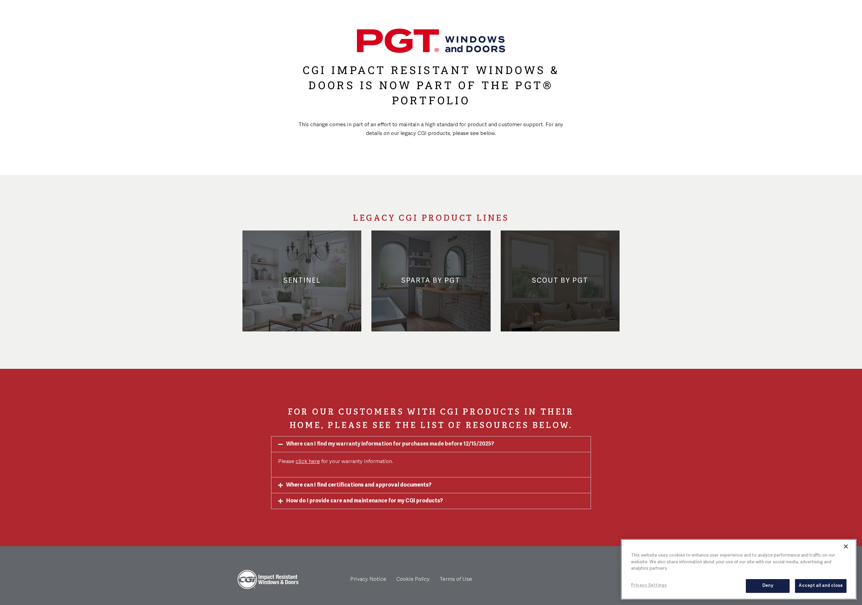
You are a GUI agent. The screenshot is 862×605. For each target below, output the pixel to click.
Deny (767, 585)
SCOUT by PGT (560, 281)
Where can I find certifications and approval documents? (359, 485)
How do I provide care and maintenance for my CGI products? (364, 501)
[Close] (845, 546)
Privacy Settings (649, 585)
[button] (431, 444)
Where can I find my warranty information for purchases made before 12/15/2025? (390, 444)
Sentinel (302, 281)
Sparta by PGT (430, 281)
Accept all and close (821, 585)
